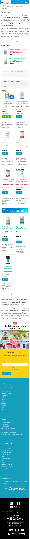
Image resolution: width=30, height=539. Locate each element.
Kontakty (3, 446)
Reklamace (3, 456)
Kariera (2, 462)
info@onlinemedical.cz (10, 428)
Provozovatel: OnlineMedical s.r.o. (9, 432)
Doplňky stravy (4, 395)
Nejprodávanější (6, 75)
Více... (17, 41)
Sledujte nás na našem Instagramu (15, 327)
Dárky (2, 401)
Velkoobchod (4, 410)
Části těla (3, 399)
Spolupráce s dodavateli (7, 465)
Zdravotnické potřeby (6, 387)
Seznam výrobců (5, 454)
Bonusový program (5, 458)
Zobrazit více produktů (14, 67)
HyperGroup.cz (15, 527)
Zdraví (2, 397)
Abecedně (14, 75)
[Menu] (26, 2)
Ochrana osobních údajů (7, 450)
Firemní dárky (4, 469)
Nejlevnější (13, 72)
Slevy (2, 408)
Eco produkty (4, 403)
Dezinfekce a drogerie (6, 393)
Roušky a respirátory (6, 391)
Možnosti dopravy (5, 448)
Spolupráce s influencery (7, 467)
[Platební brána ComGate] (16, 531)
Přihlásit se (6, 373)
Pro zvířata (3, 405)
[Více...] (13, 40)
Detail (19, 116)
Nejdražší (20, 72)
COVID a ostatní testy (6, 389)
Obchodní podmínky (6, 452)
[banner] (15, 210)
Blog (2, 460)
